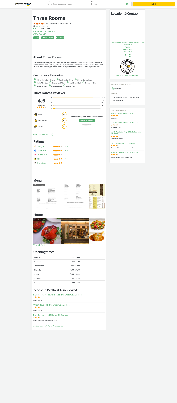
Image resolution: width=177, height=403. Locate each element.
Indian (38, 26)
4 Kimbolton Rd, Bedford (44, 31)
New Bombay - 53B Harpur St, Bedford (50, 315)
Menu (36, 37)
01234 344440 (39, 34)
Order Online (47, 37)
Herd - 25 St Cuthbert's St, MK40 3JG (123, 143)
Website (127, 47)
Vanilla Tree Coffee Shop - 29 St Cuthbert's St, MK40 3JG (126, 133)
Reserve (60, 37)
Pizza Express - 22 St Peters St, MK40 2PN (124, 152)
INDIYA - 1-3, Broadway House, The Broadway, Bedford (57, 295)
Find (49, 2)
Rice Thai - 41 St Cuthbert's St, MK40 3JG (124, 123)
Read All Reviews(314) (43, 134)
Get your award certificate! (127, 75)
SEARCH (153, 4)
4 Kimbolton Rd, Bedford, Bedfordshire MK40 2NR (127, 43)
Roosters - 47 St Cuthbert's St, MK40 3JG (124, 113)
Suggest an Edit (127, 51)
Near (92, 2)
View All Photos (40, 245)
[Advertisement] (69, 45)
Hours (36, 28)
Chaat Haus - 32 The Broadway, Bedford (51, 305)
